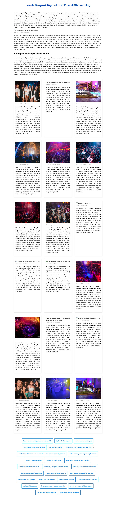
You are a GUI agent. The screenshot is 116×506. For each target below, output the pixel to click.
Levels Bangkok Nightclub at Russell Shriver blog (58, 5)
